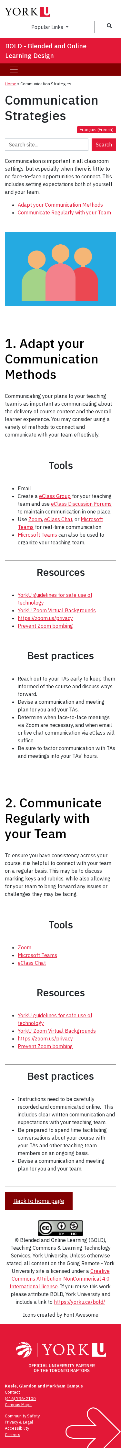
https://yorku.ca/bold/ (79, 1302)
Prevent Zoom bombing (45, 626)
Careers (12, 1434)
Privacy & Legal (19, 1422)
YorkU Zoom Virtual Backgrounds (57, 610)
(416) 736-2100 (20, 1398)
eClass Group (55, 496)
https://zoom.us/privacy (45, 618)
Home (10, 84)
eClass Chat (58, 519)
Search (104, 144)
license (49, 1286)
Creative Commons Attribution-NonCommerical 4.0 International (59, 1279)
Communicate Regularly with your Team (64, 212)
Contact (12, 1392)
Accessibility (17, 1428)
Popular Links (48, 27)
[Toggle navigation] (14, 69)
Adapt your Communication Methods (60, 205)
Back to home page (38, 1201)
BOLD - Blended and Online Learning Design (45, 51)
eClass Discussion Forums (81, 504)
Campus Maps (18, 1404)
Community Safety (22, 1416)
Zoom (35, 519)
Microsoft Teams (37, 534)
